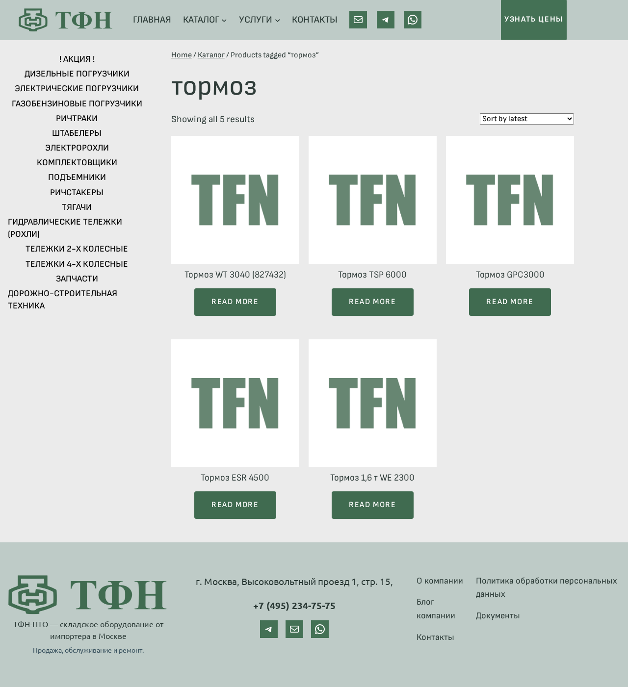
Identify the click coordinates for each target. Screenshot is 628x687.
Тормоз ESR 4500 (235, 478)
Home (181, 55)
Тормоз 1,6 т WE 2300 (372, 478)
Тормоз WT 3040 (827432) (235, 275)
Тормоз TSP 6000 (372, 275)
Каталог (211, 55)
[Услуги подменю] (278, 20)
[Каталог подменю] (224, 20)
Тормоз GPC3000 (510, 275)
